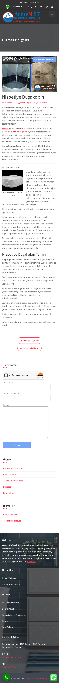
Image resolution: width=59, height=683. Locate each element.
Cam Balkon (9, 493)
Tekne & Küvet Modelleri (14, 480)
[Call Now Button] (6, 677)
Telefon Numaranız (11, 393)
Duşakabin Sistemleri (44, 59)
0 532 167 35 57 (9, 667)
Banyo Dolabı (9, 474)
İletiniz (6, 405)
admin (22, 102)
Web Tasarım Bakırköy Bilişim (41, 678)
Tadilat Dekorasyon (12, 520)
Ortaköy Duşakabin (28, 348)
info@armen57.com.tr (12, 657)
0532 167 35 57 (19, 6)
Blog (30, 6)
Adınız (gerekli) (9, 382)
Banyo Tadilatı (10, 514)
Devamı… (31, 561)
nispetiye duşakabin (38, 102)
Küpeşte (7, 486)
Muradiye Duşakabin (31, 340)
